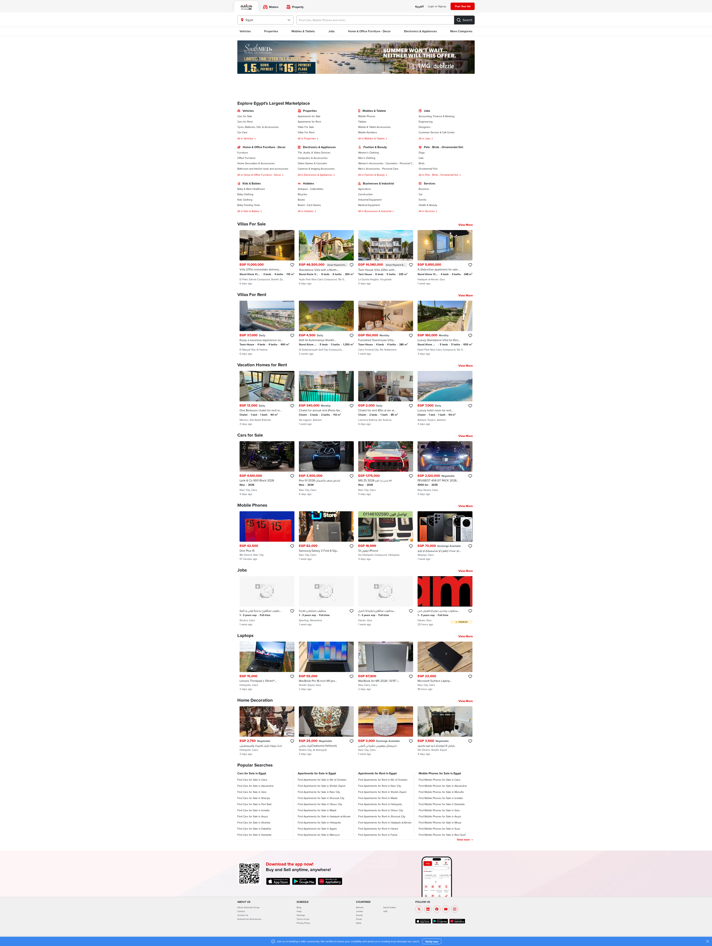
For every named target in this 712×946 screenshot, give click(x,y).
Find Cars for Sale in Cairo (252, 780)
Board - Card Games (309, 205)
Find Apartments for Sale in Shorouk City (321, 798)
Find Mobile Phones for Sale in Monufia (441, 792)
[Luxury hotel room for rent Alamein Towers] (445, 398)
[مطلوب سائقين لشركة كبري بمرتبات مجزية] (385, 601)
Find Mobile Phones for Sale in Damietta (441, 804)
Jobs (331, 31)
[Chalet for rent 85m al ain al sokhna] (385, 398)
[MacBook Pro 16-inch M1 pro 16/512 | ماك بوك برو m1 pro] (326, 666)
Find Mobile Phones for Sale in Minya (440, 822)
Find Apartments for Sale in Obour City (320, 804)
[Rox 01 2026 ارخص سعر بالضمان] (326, 468)
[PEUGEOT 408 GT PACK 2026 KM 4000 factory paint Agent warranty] (445, 468)
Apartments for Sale (309, 116)
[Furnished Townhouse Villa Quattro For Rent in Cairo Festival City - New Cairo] (385, 328)
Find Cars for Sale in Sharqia (253, 798)
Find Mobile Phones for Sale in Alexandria (443, 786)
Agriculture (364, 189)
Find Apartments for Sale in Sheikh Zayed (321, 786)
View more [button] (463, 839)
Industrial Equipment (370, 200)
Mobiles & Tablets (303, 31)
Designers (425, 127)
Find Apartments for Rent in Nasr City (379, 786)
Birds (422, 163)
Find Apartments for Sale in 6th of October (322, 780)
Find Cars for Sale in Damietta (254, 835)
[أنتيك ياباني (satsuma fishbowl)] (326, 731)
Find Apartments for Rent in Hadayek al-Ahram (384, 822)
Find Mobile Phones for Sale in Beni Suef (442, 835)
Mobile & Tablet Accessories (374, 127)
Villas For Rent (306, 132)
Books (301, 200)
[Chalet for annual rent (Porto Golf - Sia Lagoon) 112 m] (326, 398)
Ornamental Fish (428, 169)
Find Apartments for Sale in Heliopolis (319, 822)
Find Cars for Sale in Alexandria (255, 786)
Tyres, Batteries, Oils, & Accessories (258, 127)
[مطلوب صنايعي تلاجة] (326, 601)
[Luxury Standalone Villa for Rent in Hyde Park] (445, 328)
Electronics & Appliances (420, 31)
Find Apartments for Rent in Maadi (377, 798)
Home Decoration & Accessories (256, 163)
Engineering (426, 121)
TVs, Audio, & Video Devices (314, 152)
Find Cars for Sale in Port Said (254, 804)
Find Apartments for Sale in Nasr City (319, 792)
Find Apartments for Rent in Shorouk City (381, 816)
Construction (365, 194)
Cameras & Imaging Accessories (316, 169)
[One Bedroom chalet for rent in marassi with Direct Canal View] (267, 398)
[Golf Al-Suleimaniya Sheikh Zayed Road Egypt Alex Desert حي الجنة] (326, 328)
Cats (421, 158)
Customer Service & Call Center (437, 132)
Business (424, 189)
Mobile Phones (366, 116)
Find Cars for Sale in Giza (251, 792)
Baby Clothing (245, 194)
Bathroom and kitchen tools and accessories (262, 169)
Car (421, 194)
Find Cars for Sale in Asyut (252, 816)
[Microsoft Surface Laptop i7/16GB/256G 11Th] (445, 666)
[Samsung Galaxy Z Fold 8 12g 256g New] (326, 536)
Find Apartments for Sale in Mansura (318, 835)
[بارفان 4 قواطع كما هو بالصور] (445, 731)
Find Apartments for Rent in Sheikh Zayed (382, 792)
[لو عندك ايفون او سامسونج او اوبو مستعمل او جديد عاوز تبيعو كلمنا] (445, 536)
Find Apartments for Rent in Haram (378, 829)
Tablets (362, 121)
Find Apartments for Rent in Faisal (377, 835)
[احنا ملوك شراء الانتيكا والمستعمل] (267, 731)
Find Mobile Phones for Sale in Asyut (440, 816)
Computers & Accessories (313, 158)
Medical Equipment (369, 205)
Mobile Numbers (367, 132)
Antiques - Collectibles (310, 189)
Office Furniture (246, 158)
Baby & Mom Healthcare (251, 189)
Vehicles (245, 31)
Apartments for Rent (309, 121)
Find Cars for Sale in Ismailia (253, 810)
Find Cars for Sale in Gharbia (253, 822)
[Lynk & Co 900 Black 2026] (267, 468)
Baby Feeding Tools (248, 205)
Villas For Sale (306, 127)
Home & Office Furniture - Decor (369, 31)
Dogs (422, 152)
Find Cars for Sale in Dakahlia (254, 829)
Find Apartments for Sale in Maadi (317, 810)
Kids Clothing (244, 200)
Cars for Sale (244, 116)
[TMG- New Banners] (356, 57)
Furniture (242, 152)
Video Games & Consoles (312, 163)
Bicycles (302, 194)
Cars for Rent (245, 121)
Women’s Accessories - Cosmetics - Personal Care (386, 163)
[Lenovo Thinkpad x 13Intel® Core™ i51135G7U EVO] (267, 666)
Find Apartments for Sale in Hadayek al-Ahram (324, 816)
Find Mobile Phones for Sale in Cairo (439, 780)
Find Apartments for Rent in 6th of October (383, 780)
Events (422, 200)
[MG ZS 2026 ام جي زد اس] (385, 468)
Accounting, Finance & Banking (436, 116)
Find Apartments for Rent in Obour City (380, 810)
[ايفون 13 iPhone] (385, 536)
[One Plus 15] (267, 536)
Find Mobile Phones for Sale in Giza (439, 810)
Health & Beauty (428, 205)
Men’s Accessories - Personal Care (378, 169)
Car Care (242, 132)
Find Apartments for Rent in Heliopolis (380, 804)
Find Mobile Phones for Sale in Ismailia (441, 798)
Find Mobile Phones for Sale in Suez (439, 829)
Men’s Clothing (366, 158)
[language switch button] (419, 7)
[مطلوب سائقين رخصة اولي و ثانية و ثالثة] (267, 601)
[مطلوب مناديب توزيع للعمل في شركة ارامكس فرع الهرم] (445, 601)
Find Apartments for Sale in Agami (317, 829)
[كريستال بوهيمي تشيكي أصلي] (385, 731)
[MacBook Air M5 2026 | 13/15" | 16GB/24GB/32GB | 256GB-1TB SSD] (385, 666)
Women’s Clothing (368, 152)
